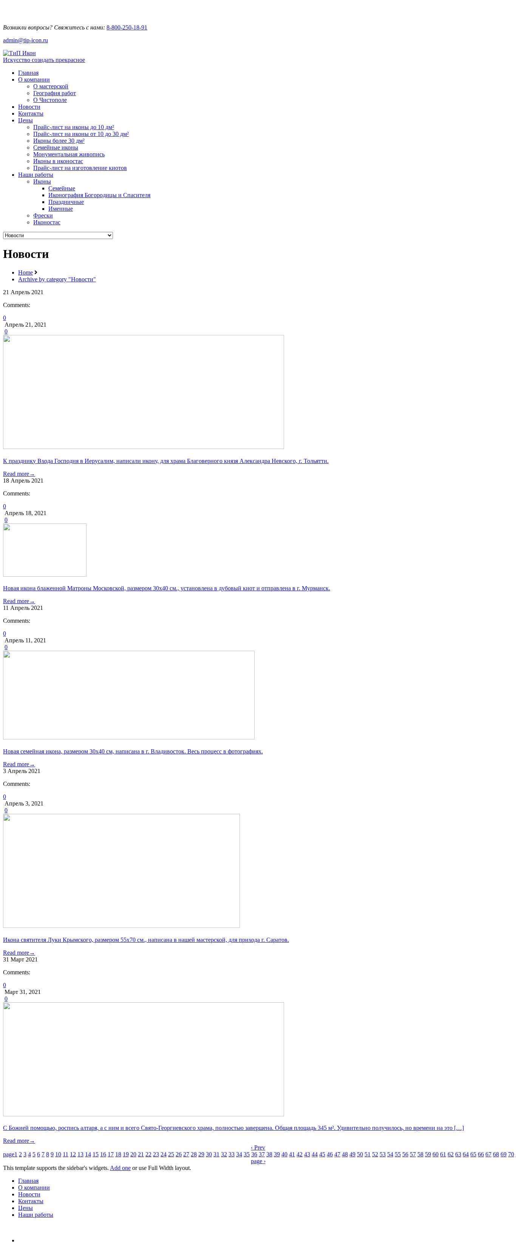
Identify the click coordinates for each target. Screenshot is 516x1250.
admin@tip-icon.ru (25, 40)
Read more (19, 474)
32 (224, 1154)
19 (126, 1154)
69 (504, 1154)
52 (375, 1154)
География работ (54, 93)
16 (103, 1154)
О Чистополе (50, 100)
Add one (120, 1168)
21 (141, 1154)
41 (292, 1154)
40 (284, 1154)
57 (413, 1154)
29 (201, 1154)
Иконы (42, 181)
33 (232, 1154)
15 (96, 1154)
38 (269, 1154)
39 (277, 1154)
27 (186, 1154)
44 (315, 1154)
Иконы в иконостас (58, 161)
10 (58, 1154)
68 (496, 1154)
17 (111, 1154)
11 (65, 1154)
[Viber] (58, 14)
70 (511, 1154)
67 (488, 1154)
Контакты (30, 113)
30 (209, 1154)
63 (458, 1154)
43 (307, 1154)
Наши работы (35, 174)
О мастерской (50, 86)
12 (73, 1154)
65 (473, 1154)
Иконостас (46, 222)
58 (420, 1154)
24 (164, 1154)
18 (118, 1154)
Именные (60, 208)
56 (405, 1154)
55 (398, 1154)
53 (383, 1154)
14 (88, 1154)
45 (322, 1154)
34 (239, 1154)
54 (390, 1154)
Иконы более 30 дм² (59, 140)
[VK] (21, 1240)
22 (148, 1154)
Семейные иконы (55, 147)
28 (194, 1154)
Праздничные (66, 202)
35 (247, 1154)
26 (179, 1154)
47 (337, 1154)
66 (481, 1154)
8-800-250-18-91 (127, 27)
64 (466, 1154)
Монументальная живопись (69, 154)
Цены (25, 120)
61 (443, 1154)
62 (451, 1154)
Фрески (43, 215)
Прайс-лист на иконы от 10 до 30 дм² (81, 134)
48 (345, 1154)
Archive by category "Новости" (57, 279)
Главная (28, 72)
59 (428, 1154)
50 (360, 1154)
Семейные (61, 188)
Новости (29, 106)
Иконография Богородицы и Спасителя (99, 195)
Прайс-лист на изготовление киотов (80, 168)
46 (330, 1154)
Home (25, 272)
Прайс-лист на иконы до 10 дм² (73, 127)
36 (254, 1154)
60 (436, 1154)
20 (133, 1154)
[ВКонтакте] (25, 14)
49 (352, 1154)
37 (262, 1154)
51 (368, 1154)
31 (216, 1154)
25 (171, 1154)
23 (156, 1154)
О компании (34, 79)
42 (300, 1154)
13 (80, 1154)
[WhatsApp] (42, 14)
